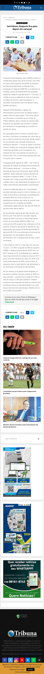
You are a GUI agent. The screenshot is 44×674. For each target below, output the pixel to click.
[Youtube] (22, 660)
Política (25, 23)
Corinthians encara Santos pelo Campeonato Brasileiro (19, 392)
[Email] (27, 660)
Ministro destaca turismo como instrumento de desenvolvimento (20, 425)
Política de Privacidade (22, 672)
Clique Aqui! (9, 302)
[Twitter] (10, 660)
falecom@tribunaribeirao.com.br (31, 654)
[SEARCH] (38, 439)
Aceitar (30, 669)
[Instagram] (16, 660)
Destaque (19, 23)
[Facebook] (4, 660)
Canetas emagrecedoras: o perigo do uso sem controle (20, 359)
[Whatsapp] (33, 660)
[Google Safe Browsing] (22, 618)
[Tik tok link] (29, 2)
